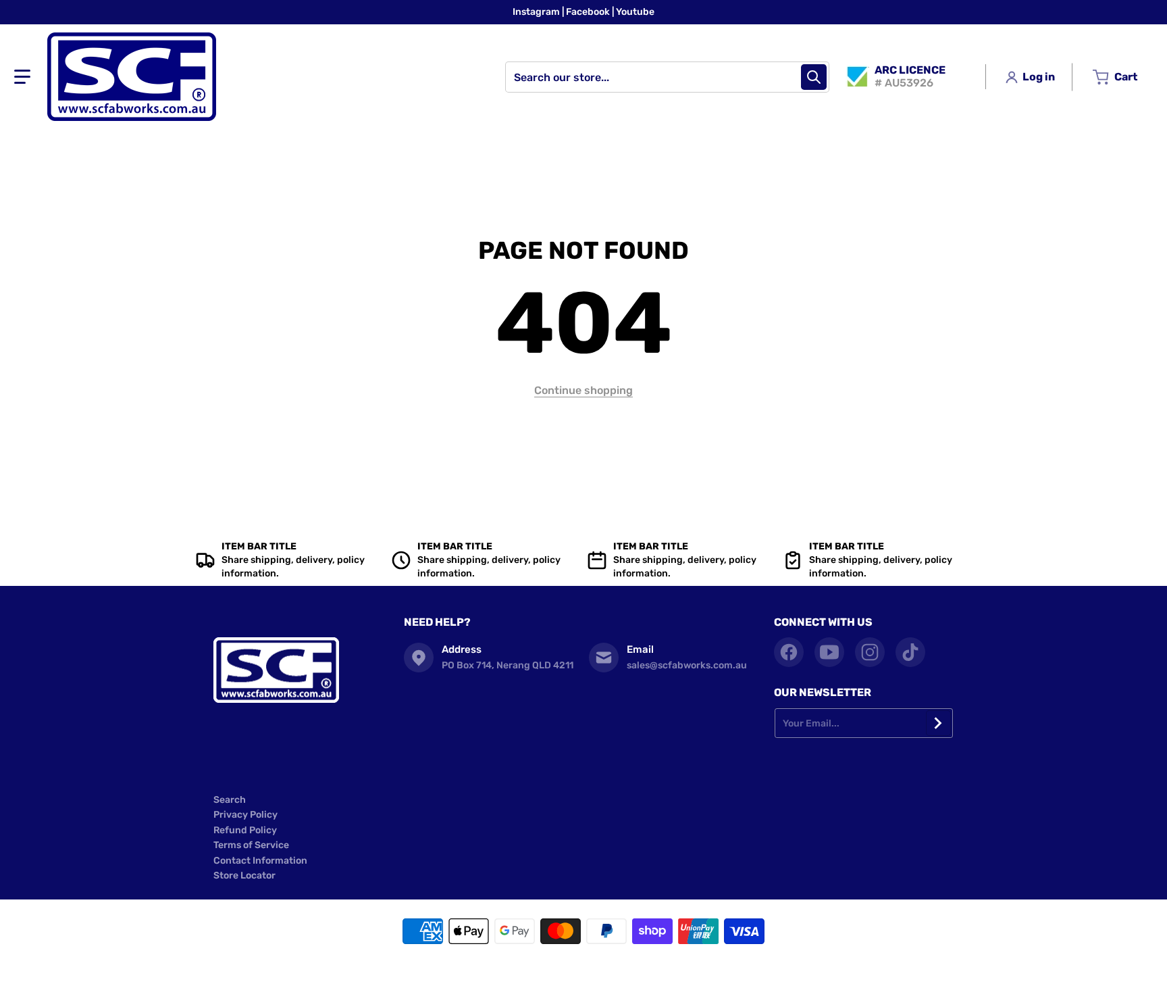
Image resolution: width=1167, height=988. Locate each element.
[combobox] (667, 77)
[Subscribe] (938, 723)
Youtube (635, 12)
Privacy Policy (245, 814)
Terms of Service (251, 845)
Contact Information (260, 860)
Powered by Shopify (648, 967)
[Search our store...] (814, 77)
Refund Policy (245, 830)
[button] (22, 77)
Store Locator (244, 875)
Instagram (537, 12)
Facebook (589, 12)
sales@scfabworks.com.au (687, 665)
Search (229, 800)
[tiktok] (910, 652)
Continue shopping (583, 390)
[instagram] (870, 652)
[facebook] (789, 652)
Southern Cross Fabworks (563, 967)
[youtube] (829, 652)
